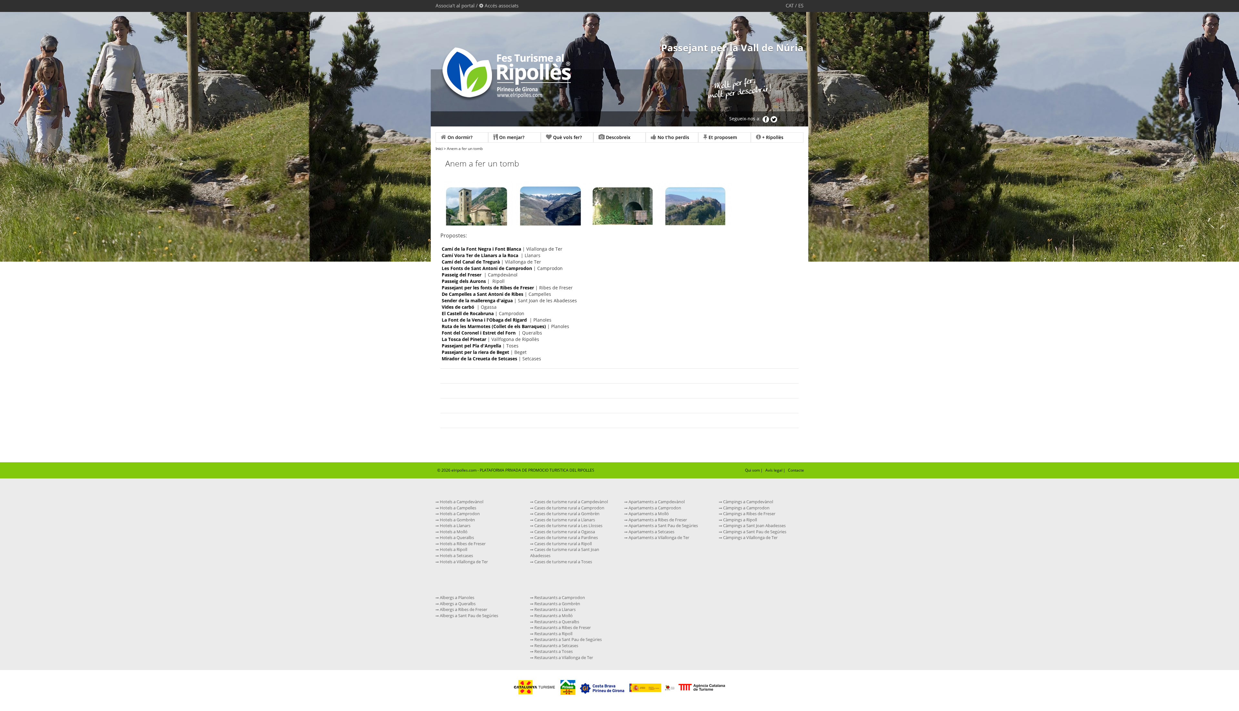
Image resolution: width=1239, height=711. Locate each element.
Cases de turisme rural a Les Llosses (567, 525)
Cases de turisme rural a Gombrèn (566, 513)
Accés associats (502, 5)
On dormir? (459, 137)
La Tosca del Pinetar (464, 339)
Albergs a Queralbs (457, 603)
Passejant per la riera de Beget (475, 352)
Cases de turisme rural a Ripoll (562, 543)
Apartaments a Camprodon (654, 508)
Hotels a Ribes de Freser (462, 543)
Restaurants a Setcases (555, 645)
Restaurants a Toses (553, 651)
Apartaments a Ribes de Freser (657, 520)
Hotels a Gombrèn (457, 520)
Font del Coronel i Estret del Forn (479, 333)
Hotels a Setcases (456, 555)
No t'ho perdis (672, 137)
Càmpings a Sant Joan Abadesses (754, 525)
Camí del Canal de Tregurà (471, 262)
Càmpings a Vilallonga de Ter (750, 537)
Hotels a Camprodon (459, 513)
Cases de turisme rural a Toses (562, 562)
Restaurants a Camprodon (559, 597)
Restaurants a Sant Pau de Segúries (567, 639)
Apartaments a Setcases (651, 532)
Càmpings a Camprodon (746, 508)
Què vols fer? (567, 137)
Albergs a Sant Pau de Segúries (468, 615)
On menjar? (511, 137)
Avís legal (773, 470)
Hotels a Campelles (457, 508)
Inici (439, 148)
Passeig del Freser (461, 275)
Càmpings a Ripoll (739, 520)
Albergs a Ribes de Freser (463, 609)
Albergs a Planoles (456, 597)
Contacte (796, 470)
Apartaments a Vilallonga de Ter (658, 537)
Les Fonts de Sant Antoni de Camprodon (487, 268)
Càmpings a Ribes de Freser (748, 513)
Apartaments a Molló (648, 513)
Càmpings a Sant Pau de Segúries (754, 532)
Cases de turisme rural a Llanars (564, 520)
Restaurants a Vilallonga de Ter (563, 657)
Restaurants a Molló (553, 615)
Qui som (752, 470)
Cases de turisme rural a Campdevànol (570, 502)
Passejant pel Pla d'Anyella (471, 346)
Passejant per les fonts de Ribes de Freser (488, 288)
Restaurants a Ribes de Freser (562, 627)
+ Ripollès (772, 137)
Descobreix (617, 137)
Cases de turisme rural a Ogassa (564, 532)
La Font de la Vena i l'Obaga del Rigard (484, 320)
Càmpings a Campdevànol (747, 502)
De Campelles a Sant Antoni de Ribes (482, 294)
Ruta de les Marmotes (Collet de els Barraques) (494, 326)
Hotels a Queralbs (456, 537)
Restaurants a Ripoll (552, 633)
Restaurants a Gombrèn (556, 603)
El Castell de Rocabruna (468, 313)
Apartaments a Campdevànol (656, 502)
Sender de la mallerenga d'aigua (477, 300)
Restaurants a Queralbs (556, 622)
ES (800, 5)
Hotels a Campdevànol (461, 502)
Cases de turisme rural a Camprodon (568, 508)
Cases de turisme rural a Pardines (565, 537)
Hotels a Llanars (454, 525)
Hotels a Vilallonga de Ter (463, 562)
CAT (790, 5)
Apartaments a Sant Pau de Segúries (663, 525)
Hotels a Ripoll (453, 549)
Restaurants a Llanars (554, 609)
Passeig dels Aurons (464, 281)
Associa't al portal (455, 5)
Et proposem (722, 137)
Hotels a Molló (453, 532)
